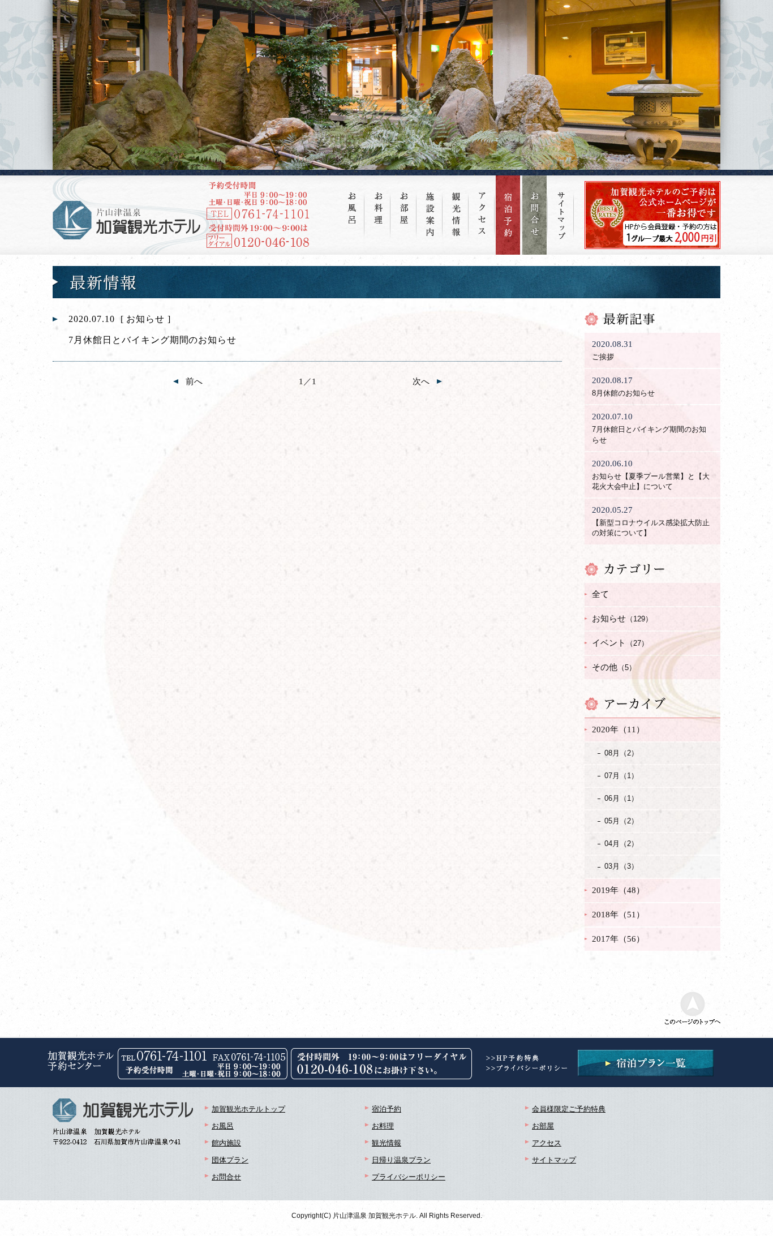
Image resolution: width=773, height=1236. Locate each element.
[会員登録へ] (652, 186)
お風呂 (223, 1126)
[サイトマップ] (561, 207)
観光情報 (386, 1143)
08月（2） (621, 753)
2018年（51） (618, 914)
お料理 (383, 1126)
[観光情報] (456, 205)
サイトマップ (554, 1160)
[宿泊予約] (508, 215)
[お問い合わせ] (534, 215)
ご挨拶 (612, 350)
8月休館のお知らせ (623, 386)
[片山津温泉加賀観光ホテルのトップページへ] (126, 220)
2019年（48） (618, 890)
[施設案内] (430, 205)
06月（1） (621, 798)
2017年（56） (618, 938)
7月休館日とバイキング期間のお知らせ (649, 428)
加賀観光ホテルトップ (248, 1109)
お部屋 (543, 1126)
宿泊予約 (386, 1109)
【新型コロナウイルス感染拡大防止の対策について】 (651, 521)
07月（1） (621, 775)
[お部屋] (404, 199)
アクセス (546, 1143)
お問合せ (226, 1177)
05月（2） (621, 821)
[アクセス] (482, 204)
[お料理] (378, 199)
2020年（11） (618, 729)
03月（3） (621, 866)
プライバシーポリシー (408, 1177)
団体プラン (230, 1160)
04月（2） (621, 843)
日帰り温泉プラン (401, 1160)
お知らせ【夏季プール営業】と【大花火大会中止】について (651, 475)
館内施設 (226, 1143)
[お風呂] (352, 199)
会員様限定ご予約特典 (568, 1109)
